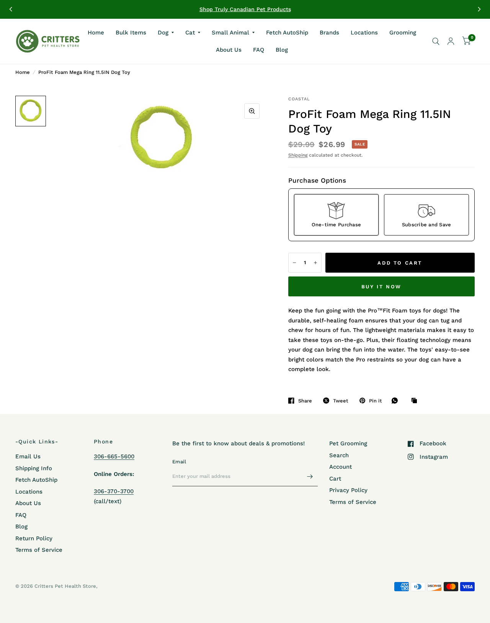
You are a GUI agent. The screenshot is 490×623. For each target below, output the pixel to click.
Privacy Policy (348, 490)
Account (340, 466)
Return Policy (33, 538)
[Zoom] (252, 111)
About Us (229, 49)
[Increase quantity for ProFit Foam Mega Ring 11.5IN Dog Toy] (315, 262)
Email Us (28, 456)
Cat (190, 32)
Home (96, 32)
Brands (329, 32)
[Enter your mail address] (310, 476)
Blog (282, 49)
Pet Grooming (348, 443)
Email (179, 461)
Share (305, 401)
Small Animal (230, 32)
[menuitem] (96, 32)
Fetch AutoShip (287, 32)
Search (339, 455)
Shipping (297, 155)
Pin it (375, 401)
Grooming (402, 32)
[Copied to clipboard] (416, 400)
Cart (335, 478)
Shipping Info (33, 468)
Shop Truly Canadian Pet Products (245, 9)
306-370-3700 (114, 491)
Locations (364, 32)
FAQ (258, 49)
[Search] (435, 41)
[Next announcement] (479, 9)
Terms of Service (38, 549)
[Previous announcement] (11, 9)
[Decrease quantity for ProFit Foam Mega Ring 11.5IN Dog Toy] (294, 262)
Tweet (340, 401)
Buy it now (381, 286)
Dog (163, 32)
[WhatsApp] (397, 400)
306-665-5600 (114, 456)
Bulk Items (131, 32)
